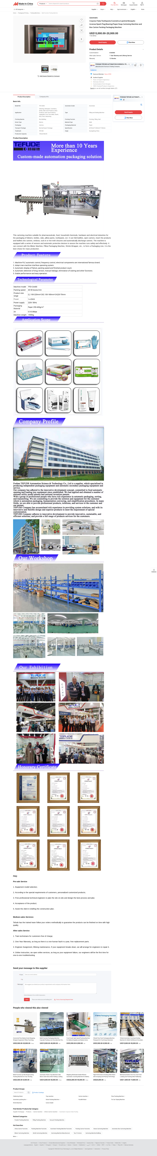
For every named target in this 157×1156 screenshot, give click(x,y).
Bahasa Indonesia (128, 1145)
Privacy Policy (105, 1149)
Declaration (97, 1149)
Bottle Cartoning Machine (40, 1133)
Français (55, 1145)
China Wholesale (71, 1143)
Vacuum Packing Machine (57, 1120)
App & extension (121, 9)
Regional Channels (100, 1143)
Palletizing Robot (18, 1096)
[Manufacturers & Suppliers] (23, 4)
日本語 (98, 1145)
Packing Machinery (35, 13)
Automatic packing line (19, 1099)
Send (26, 999)
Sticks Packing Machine (52, 1099)
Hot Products (34, 1143)
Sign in (142, 5)
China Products (43, 1143)
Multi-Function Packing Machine (50, 13)
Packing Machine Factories (39, 1129)
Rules (142, 9)
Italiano (69, 1145)
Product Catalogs (39, 1092)
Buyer (102, 9)
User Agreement (89, 1149)
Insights (124, 1143)
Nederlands (82, 1145)
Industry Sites (90, 1143)
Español (42, 1145)
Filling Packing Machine (39, 1120)
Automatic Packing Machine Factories (61, 1129)
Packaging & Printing (23, 13)
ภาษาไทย (108, 1145)
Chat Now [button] (132, 42)
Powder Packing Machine (22, 1120)
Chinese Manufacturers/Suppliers (57, 1143)
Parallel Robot (82, 1099)
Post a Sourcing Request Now (63, 999)
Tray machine (49, 1096)
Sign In (92, 88)
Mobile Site (118, 1143)
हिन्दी (103, 1145)
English (36, 1145)
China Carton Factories (21, 1129)
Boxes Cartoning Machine (101, 1129)
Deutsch (75, 1145)
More (14, 1136)
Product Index (109, 1143)
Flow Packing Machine (117, 1096)
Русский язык (62, 1145)
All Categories (19, 9)
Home (14, 13)
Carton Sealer (49, 1103)
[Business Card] (141, 104)
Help (111, 9)
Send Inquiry (102, 42)
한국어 (93, 1145)
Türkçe (114, 1145)
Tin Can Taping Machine (118, 1099)
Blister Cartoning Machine (22, 1133)
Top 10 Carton (78, 1133)
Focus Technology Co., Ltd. (66, 1149)
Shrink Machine (17, 1103)
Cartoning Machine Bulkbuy (93, 1133)
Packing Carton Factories (83, 1129)
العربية (88, 1145)
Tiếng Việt (120, 1145)
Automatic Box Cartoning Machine (121, 1129)
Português (48, 1145)
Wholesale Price (81, 1143)
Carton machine (82, 1096)
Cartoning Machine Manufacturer (60, 1133)
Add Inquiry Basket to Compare (50, 76)
